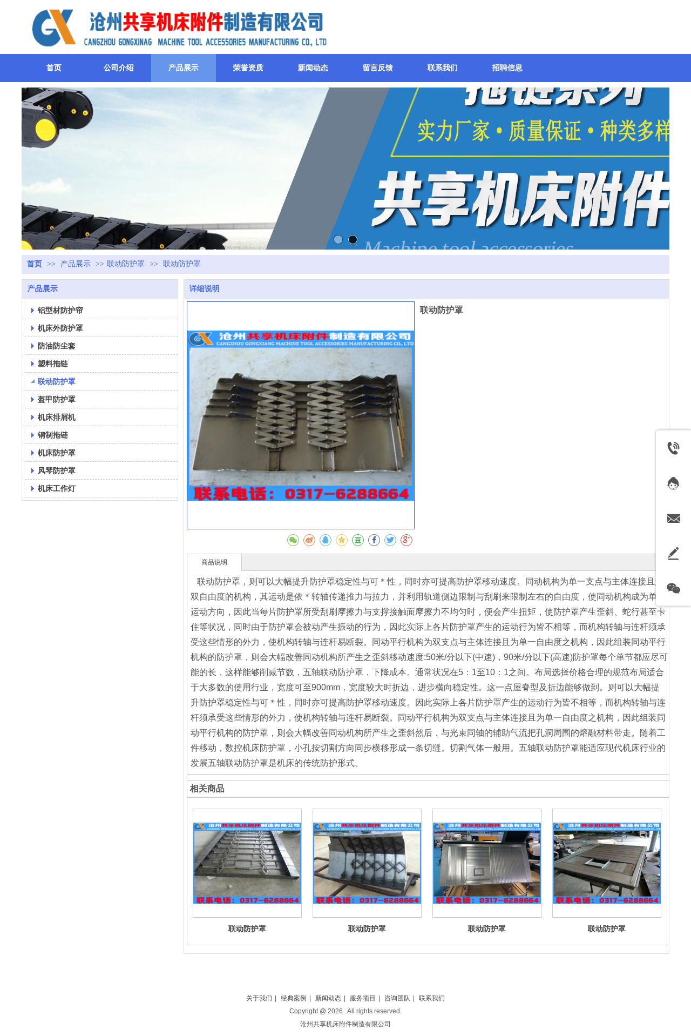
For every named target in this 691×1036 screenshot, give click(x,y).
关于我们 (259, 998)
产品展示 (76, 264)
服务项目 (363, 998)
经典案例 (294, 998)
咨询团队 (397, 998)
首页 (34, 264)
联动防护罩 (126, 264)
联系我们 (432, 998)
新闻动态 (328, 998)
